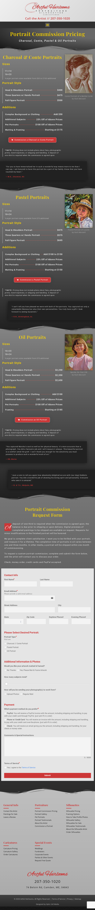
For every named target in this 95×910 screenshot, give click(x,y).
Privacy (70, 899)
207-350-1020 (47, 881)
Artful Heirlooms (47, 874)
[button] (47, 25)
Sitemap (78, 899)
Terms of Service (28, 767)
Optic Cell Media (52, 904)
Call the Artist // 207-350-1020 (47, 18)
